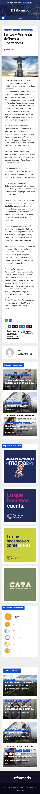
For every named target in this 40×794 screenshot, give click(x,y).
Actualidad (8, 30)
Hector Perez (24, 353)
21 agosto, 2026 (13, 689)
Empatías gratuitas (16, 405)
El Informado (20, 10)
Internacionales (26, 30)
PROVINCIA (9, 377)
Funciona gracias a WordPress (14, 787)
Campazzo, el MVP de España (27, 332)
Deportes (16, 30)
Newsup (31, 787)
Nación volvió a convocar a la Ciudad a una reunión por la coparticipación (13, 335)
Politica (25, 375)
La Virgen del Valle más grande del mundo (19, 684)
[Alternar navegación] (20, 17)
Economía (18, 375)
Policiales (18, 423)
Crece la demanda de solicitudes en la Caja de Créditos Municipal (19, 383)
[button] (37, 18)
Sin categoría (10, 679)
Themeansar (20, 790)
